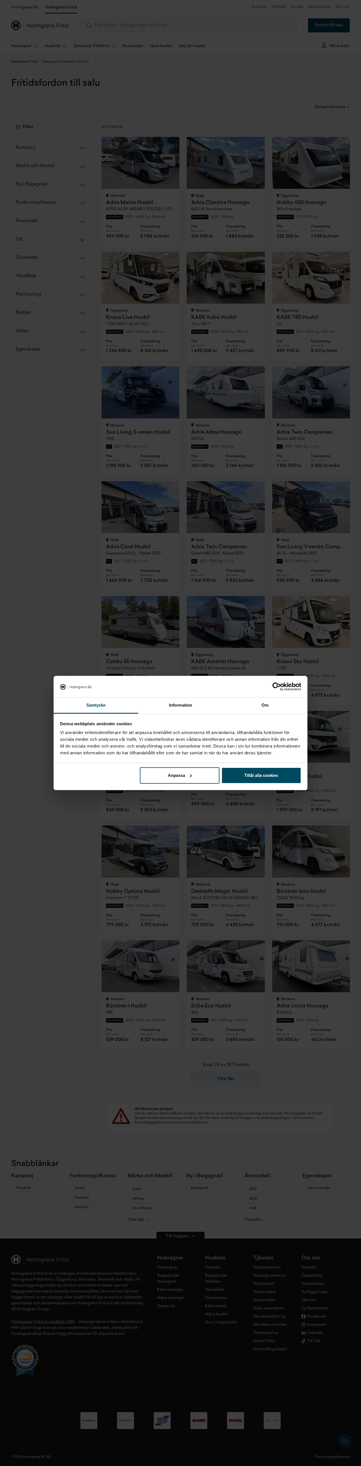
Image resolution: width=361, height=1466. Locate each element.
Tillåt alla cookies (261, 775)
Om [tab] (264, 705)
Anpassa (176, 775)
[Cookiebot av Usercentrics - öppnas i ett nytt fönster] (276, 686)
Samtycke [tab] (96, 705)
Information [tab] (180, 705)
